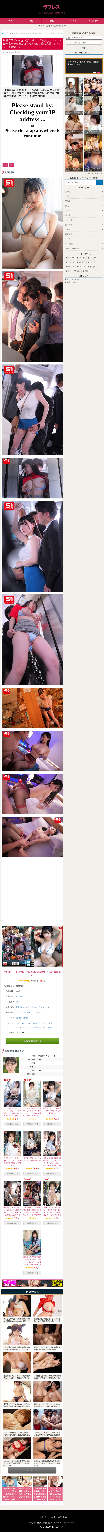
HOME (10, 21)
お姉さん (68, 191)
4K (29, 1023)
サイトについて (73, 279)
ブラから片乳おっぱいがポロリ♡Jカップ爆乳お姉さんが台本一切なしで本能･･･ (16, 1321)
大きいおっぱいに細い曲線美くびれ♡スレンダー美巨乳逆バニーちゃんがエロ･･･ (16, 1463)
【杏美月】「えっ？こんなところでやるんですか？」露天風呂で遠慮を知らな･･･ (47, 1435)
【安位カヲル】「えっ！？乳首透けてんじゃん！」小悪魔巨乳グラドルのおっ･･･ (16, 1378)
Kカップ (71, 267)
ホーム (39, 1517)
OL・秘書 (69, 244)
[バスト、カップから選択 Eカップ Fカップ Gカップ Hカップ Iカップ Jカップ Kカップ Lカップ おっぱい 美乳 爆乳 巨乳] (84, 42)
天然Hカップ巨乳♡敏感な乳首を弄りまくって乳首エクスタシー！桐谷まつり (47, 1463)
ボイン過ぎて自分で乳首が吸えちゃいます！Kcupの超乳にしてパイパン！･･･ (16, 1349)
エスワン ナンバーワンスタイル (28, 1012)
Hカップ (71, 262)
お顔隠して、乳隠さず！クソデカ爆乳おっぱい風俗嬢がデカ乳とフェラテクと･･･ (47, 1321)
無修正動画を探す (72, 248)
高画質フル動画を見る (32, 1041)
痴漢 (5, 165)
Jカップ (92, 262)
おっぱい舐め (94, 21)
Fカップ (82, 258)
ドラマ (44, 1023)
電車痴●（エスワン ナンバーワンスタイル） (33, 1007)
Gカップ (93, 258)
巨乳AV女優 (18, 33)
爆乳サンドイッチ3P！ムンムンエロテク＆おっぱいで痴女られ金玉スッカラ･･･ (47, 1406)
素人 (67, 206)
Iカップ (82, 262)
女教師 (68, 229)
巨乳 (31, 21)
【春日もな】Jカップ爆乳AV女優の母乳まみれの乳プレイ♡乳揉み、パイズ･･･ (47, 1378)
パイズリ (73, 21)
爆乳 (52, 21)
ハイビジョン (21, 1023)
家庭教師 (68, 234)
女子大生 (68, 225)
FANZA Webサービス (56, 1527)
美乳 (69, 271)
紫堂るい (20, 52)
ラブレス (7, 33)
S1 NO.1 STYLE (22, 1018)
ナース (68, 239)
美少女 (68, 215)
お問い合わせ (72, 282)
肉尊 (17, 1002)
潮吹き (51, 1027)
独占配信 (36, 1023)
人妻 (67, 196)
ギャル (68, 210)
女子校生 (68, 220)
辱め (44, 1027)
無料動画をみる (12, 1124)
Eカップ (71, 258)
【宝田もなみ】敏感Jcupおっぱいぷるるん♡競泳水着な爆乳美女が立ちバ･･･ (16, 1406)
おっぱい (93, 267)
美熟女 (68, 201)
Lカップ (82, 267)
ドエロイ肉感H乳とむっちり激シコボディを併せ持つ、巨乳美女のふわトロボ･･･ (16, 1435)
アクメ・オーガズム (24, 1027)
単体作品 (37, 1027)
